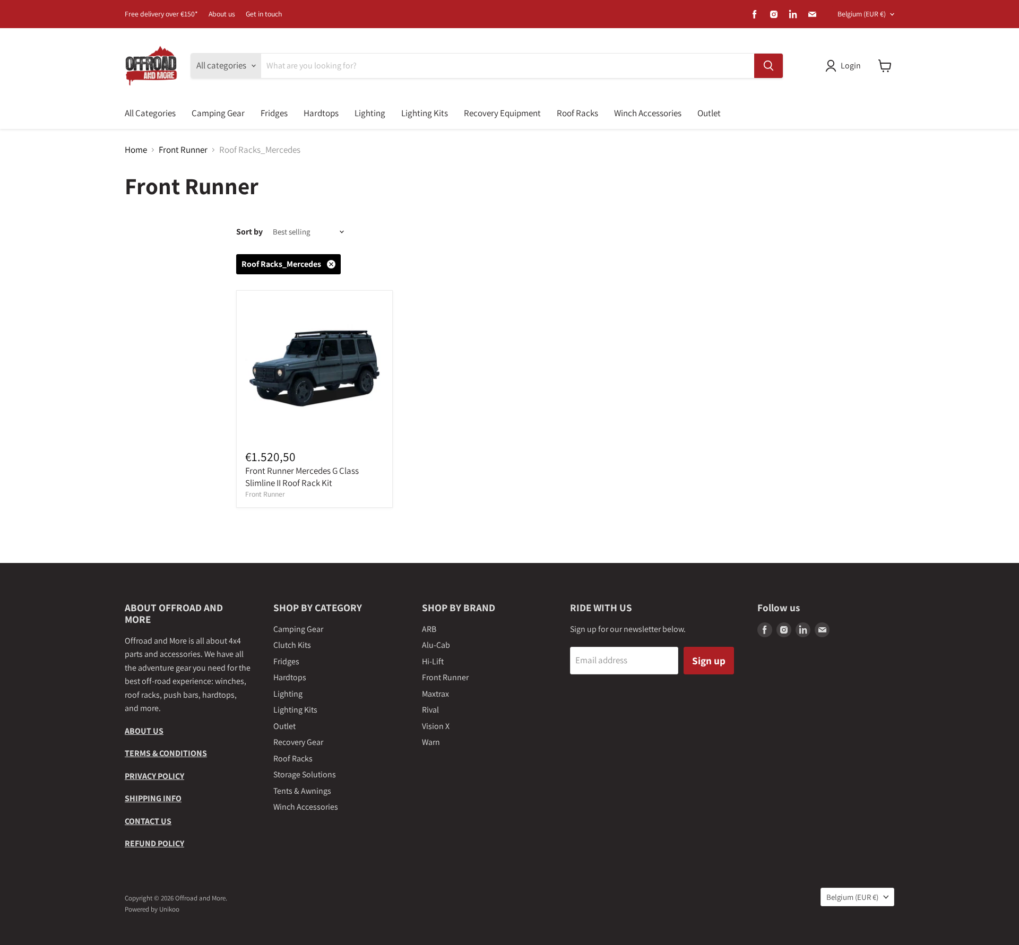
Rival (430, 709)
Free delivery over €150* (161, 14)
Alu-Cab (436, 645)
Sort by (249, 232)
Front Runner (183, 150)
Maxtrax (435, 693)
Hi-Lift (433, 661)
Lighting (370, 113)
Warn (431, 742)
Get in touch (264, 14)
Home (136, 150)
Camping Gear (218, 113)
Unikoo (169, 909)
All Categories (150, 113)
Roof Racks (577, 113)
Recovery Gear (298, 742)
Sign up (709, 660)
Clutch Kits (292, 645)
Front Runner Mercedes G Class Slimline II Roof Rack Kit (302, 476)
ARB (429, 629)
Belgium (861, 14)
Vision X (436, 726)
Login (851, 65)
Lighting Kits (424, 113)
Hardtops (321, 113)
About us (222, 14)
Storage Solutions (304, 774)
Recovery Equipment (502, 113)
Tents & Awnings (302, 790)
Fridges (274, 113)
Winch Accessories (647, 113)
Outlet (709, 113)
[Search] (768, 66)
